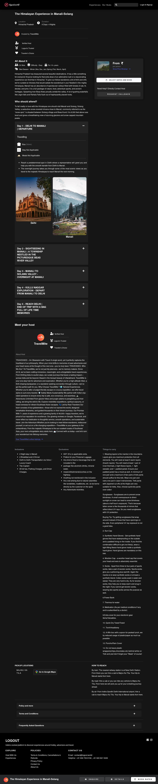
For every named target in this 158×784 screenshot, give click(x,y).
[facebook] (148, 740)
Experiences (95, 5)
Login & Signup (146, 5)
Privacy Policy (36, 761)
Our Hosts (106, 5)
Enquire (93, 779)
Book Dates (144, 779)
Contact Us (35, 764)
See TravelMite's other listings (28, 439)
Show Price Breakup (120, 69)
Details (119, 779)
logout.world (14, 4)
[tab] (51, 127)
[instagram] (151, 740)
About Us (34, 767)
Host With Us (11, 755)
